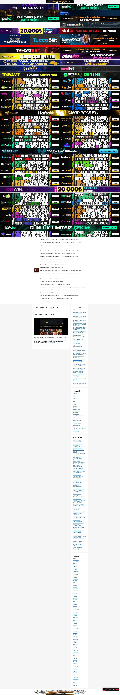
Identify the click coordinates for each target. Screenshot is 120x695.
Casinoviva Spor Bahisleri (79, 511)
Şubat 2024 (75, 598)
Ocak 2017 (75, 658)
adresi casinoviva (77, 440)
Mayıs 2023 (75, 612)
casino (74, 403)
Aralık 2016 (75, 660)
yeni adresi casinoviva (76, 548)
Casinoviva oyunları (83, 500)
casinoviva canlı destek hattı (76, 461)
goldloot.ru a (75, 412)
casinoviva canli (76, 454)
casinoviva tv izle (76, 518)
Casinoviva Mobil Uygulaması (77, 494)
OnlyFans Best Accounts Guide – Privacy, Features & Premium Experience (52, 284)
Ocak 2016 (75, 672)
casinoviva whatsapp (78, 523)
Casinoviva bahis (77, 448)
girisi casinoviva (82, 538)
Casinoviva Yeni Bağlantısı (76, 528)
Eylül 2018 (75, 636)
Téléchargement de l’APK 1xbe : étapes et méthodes (76, 287)
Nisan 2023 (75, 614)
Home (56, 239)
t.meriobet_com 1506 (77, 423)
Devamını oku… (52, 342)
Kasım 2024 (75, 583)
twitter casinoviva (77, 547)
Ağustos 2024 (75, 588)
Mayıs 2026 (75, 563)
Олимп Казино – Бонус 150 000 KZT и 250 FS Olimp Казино (50, 301)
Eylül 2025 (75, 569)
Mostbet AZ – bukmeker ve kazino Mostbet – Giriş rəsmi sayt (50, 270)
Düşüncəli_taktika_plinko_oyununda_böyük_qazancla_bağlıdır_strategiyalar (79, 365)
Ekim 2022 (75, 623)
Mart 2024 (75, 596)
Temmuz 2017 (75, 650)
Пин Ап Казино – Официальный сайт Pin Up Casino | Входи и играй (51, 278)
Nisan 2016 (75, 671)
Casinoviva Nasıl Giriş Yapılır (77, 499)
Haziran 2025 (75, 574)
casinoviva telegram (77, 513)
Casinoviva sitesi (77, 508)
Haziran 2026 (75, 561)
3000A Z (74, 399)
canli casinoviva (76, 442)
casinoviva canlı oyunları (76, 462)
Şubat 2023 (75, 617)
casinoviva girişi (76, 471)
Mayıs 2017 (75, 653)
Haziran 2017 (75, 652)
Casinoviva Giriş (64, 301)
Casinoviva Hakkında (76, 481)
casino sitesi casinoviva (82, 442)
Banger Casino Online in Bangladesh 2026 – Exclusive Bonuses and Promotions (53, 245)
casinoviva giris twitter (78, 466)
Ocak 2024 (75, 599)
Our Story (68, 284)
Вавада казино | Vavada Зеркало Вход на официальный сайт (65, 253)
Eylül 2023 (75, 606)
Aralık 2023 (75, 601)
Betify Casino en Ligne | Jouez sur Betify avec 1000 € (63, 298)
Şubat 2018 (75, 644)
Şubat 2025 (75, 579)
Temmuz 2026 (76, 560)
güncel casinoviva (77, 542)
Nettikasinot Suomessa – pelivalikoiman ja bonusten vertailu (72, 242)
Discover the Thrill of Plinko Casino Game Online (70, 256)
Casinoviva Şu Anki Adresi (77, 537)
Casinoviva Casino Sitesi (78, 463)
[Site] (30, 81)
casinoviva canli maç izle (78, 456)
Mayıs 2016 (75, 669)
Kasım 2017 (75, 647)
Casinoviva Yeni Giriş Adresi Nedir (77, 531)
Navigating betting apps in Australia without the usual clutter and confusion (79, 340)
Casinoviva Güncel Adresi (78, 476)
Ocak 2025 (75, 580)
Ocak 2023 (75, 618)
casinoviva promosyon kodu (79, 505)
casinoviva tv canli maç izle (79, 517)
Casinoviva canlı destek (79, 460)
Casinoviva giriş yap (77, 472)
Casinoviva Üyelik (77, 532)
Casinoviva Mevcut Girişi (76, 491)
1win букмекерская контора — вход (46, 298)
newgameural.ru (76, 414)
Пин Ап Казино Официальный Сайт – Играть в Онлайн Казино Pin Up (52, 273)
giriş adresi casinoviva (78, 541)
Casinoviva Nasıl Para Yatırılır (76, 500)
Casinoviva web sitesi (77, 521)
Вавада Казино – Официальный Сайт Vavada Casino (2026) (50, 256)
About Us (52, 239)
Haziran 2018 (75, 639)
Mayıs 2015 (75, 680)
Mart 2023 (75, 615)
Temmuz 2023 (76, 609)
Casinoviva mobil (82, 491)
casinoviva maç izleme (77, 490)
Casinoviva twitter (76, 520)
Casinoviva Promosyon (78, 504)
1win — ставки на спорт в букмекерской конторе (69, 295)
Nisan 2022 (75, 633)
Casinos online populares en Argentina (46, 253)
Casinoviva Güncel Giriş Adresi (77, 477)
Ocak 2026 (75, 566)
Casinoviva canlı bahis (77, 457)
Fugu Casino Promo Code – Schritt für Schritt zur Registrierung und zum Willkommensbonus (55, 259)
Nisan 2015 (75, 682)
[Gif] (60, 113)
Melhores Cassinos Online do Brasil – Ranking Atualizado (75, 250)
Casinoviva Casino (82, 462)
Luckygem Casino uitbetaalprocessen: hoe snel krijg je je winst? (79, 378)
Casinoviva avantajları (83, 446)
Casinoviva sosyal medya (76, 509)
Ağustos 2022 (75, 626)
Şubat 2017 (75, 656)
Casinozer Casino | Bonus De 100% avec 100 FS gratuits (71, 270)
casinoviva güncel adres (77, 475)
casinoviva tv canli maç (78, 516)
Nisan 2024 (75, 595)
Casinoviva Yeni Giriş (78, 529)
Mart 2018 (75, 642)
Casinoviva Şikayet (82, 536)
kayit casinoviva (77, 544)
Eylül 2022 (75, 625)
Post (74, 417)
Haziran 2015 (75, 679)
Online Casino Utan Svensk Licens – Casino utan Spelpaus (69, 239)
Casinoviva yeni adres (78, 525)
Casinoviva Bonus (82, 453)
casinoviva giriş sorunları (82, 471)
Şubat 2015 (75, 685)
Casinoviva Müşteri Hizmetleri (79, 496)
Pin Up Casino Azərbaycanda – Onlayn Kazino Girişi (73, 273)
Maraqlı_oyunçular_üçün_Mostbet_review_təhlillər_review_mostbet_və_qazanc (79, 328)
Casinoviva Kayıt (77, 484)
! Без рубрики (75, 393)
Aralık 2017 (75, 645)
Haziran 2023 (75, 610)
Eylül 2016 (75, 663)
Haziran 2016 (75, 668)
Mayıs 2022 (75, 631)
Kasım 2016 (75, 661)
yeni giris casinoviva (77, 549)
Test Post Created (76, 343)
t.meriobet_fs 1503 (76, 425)
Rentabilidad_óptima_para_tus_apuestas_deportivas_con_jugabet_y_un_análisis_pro (79, 313)
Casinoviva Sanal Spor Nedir (44, 314)
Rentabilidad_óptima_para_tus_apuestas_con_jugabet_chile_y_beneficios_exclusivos (79, 317)
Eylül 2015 (75, 674)
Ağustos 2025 (75, 571)
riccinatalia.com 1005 (77, 420)
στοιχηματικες (76, 431)
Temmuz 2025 (76, 572)
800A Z (74, 401)
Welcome (47, 239)
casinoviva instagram (78, 482)
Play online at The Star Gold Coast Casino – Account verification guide (51, 267)
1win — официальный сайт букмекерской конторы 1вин (49, 295)
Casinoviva (42, 239)
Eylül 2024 (75, 587)
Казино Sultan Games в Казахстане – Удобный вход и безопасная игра (52, 250)
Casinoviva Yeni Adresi (79, 527)
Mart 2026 (75, 564)
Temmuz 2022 (76, 628)
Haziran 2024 (75, 591)
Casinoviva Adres (80, 444)
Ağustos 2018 (75, 637)
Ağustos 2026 (75, 558)
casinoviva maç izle (81, 489)
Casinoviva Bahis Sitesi (78, 451)
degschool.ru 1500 (76, 409)
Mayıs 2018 (75, 641)
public (74, 418)
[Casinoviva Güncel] (36, 270)
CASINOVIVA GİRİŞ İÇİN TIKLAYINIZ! (60, 46)
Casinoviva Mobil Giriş (75, 492)
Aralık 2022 (75, 620)
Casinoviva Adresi (76, 446)
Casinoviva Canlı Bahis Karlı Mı (39, 345)
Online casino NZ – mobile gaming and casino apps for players (50, 242)
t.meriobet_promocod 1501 (78, 426)
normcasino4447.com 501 (78, 415)
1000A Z (74, 396)
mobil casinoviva (76, 545)
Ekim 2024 (75, 585)
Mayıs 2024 (75, 593)
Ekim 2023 (75, 604)
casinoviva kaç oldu (77, 486)
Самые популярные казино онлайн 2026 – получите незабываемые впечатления (54, 292)
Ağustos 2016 (75, 664)
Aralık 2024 (75, 582)
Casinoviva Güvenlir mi (77, 479)
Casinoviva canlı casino (77, 458)
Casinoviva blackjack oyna (76, 453)
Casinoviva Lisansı (75, 489)
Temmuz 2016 (75, 666)
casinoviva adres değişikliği (76, 445)
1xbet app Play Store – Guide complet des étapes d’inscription (50, 287)
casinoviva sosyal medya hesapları (77, 510)
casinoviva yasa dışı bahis (76, 524)
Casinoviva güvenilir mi (76, 478)
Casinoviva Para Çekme (77, 502)
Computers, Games (76, 407)
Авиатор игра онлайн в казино (73, 245)
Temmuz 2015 (75, 677)
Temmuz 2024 (76, 590)
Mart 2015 (75, 683)
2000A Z (74, 398)
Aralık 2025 (75, 568)
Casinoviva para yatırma (77, 501)
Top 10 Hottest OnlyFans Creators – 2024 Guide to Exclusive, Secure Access (53, 264)
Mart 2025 (75, 577)
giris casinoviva (76, 538)
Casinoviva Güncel (77, 473)
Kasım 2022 (75, 622)
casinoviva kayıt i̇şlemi (76, 485)
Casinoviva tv (76, 514)
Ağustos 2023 (75, 607)
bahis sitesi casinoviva (77, 441)
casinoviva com (76, 465)
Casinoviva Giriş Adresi (78, 470)
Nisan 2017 (75, 655)
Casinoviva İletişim (75, 536)
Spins (74, 422)
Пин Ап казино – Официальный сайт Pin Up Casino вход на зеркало (51, 281)
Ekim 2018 (75, 634)
